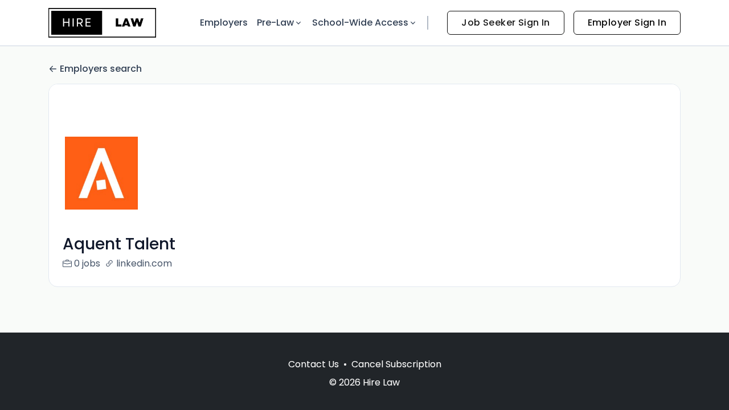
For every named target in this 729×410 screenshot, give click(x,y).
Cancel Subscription (396, 364)
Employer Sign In (627, 22)
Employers (224, 22)
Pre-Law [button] (275, 22)
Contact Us (313, 364)
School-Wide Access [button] (360, 22)
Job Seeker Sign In (505, 22)
